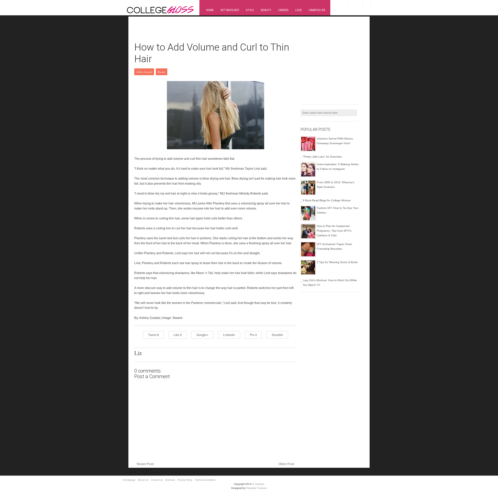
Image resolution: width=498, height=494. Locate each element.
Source (177, 317)
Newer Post (145, 464)
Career (283, 10)
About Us (143, 479)
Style (250, 10)
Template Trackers (256, 488)
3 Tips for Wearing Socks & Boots (337, 262)
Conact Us (157, 479)
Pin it (253, 335)
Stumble (277, 335)
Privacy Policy (184, 479)
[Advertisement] (205, 31)
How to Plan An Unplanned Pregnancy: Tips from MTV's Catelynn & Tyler (334, 230)
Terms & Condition (205, 479)
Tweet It (153, 335)
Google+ (202, 335)
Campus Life (317, 10)
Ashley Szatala (144, 72)
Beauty (266, 10)
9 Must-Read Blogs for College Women (327, 200)
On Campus (257, 484)
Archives (170, 479)
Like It (178, 335)
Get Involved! (230, 10)
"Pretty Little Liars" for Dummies (322, 156)
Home (210, 10)
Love (298, 10)
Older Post (286, 464)
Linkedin (229, 335)
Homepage (129, 479)
